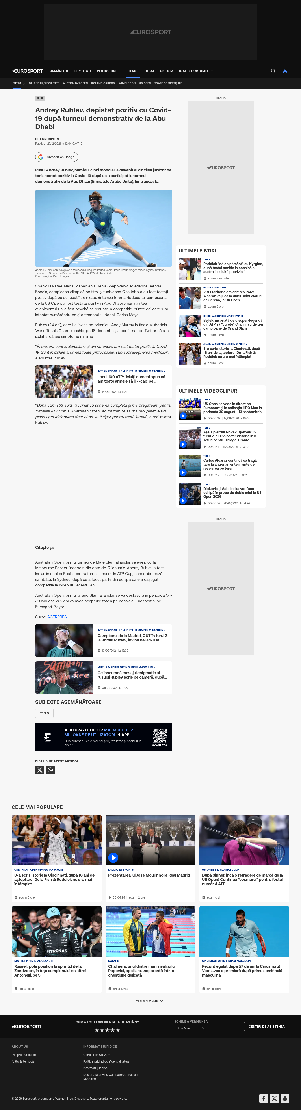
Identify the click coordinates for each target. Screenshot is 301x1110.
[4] (112, 1030)
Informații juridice (95, 1068)
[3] (107, 1030)
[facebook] (263, 1098)
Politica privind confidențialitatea (106, 1061)
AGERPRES (57, 617)
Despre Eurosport (24, 1055)
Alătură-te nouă (23, 1061)
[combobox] (191, 1028)
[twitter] (274, 1098)
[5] (118, 1030)
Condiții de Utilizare (96, 1055)
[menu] (273, 71)
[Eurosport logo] (27, 71)
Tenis (40, 98)
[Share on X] (39, 770)
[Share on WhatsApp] (50, 770)
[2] (102, 1030)
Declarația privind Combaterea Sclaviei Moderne (110, 1076)
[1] (96, 1030)
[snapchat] (285, 1098)
